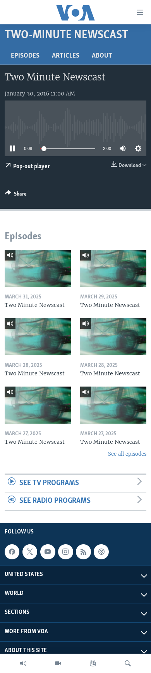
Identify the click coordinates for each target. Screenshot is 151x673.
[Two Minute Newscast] (38, 268)
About (102, 56)
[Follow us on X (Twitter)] (29, 551)
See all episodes (127, 454)
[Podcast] (101, 551)
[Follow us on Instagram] (65, 551)
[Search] (127, 663)
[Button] (16, 195)
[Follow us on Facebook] (12, 551)
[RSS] (83, 551)
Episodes (25, 56)
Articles (65, 56)
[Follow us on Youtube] (47, 551)
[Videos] (58, 663)
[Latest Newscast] (23, 663)
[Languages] (93, 663)
